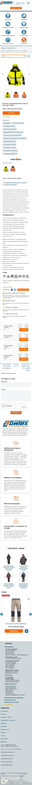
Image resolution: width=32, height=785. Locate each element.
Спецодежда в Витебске (10, 153)
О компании (4, 711)
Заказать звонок (23, 289)
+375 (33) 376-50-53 (18, 2)
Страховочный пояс (10, 687)
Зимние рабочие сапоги (12, 681)
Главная (3, 48)
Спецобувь (24, 19)
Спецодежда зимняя (9, 126)
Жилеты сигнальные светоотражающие (16, 654)
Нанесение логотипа (8, 43)
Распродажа (9, 704)
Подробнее (14, 631)
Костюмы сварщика (10, 663)
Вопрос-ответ (5, 729)
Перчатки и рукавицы (7, 27)
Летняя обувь (9, 677)
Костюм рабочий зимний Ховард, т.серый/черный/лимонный (23, 585)
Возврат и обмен (6, 717)
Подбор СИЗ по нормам (8, 720)
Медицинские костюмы (11, 671)
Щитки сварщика (10, 666)
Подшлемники (9, 690)
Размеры (3, 723)
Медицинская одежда (11, 670)
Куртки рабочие (9, 652)
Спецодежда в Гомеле (9, 147)
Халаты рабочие (10, 653)
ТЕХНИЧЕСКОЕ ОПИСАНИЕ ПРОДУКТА (15, 182)
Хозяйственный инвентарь (8, 35)
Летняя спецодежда (11, 649)
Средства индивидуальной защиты (15, 694)
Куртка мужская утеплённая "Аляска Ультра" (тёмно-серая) (8, 585)
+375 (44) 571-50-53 (18, 3)
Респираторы (9, 692)
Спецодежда (8, 19)
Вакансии (4, 741)
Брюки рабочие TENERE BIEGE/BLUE (16, 623)
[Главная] (6, 3)
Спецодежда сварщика (12, 660)
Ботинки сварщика (10, 662)
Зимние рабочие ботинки (12, 680)
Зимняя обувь (9, 679)
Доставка (3, 726)
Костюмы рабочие (10, 650)
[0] (3, 781)
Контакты (4, 732)
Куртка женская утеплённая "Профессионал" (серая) (23, 568)
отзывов (19, 773)
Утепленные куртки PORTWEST (12, 135)
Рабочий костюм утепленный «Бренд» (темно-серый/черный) (9, 568)
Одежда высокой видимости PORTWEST (14, 138)
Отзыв (3, 389)
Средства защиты (24, 27)
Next (29, 73)
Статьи (3, 735)
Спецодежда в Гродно (9, 144)
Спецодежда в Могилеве (10, 150)
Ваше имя (4, 381)
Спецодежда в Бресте (9, 141)
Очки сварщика (9, 667)
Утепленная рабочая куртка (13, 658)
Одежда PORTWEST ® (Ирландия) (13, 132)
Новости (3, 714)
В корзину (11, 113)
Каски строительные (11, 689)
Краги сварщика (9, 665)
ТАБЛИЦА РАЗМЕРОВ (10, 184)
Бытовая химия (24, 35)
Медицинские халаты (11, 673)
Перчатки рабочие (10, 686)
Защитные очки (9, 693)
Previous (2, 73)
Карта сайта (4, 738)
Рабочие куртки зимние (9, 129)
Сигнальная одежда (18, 123)
